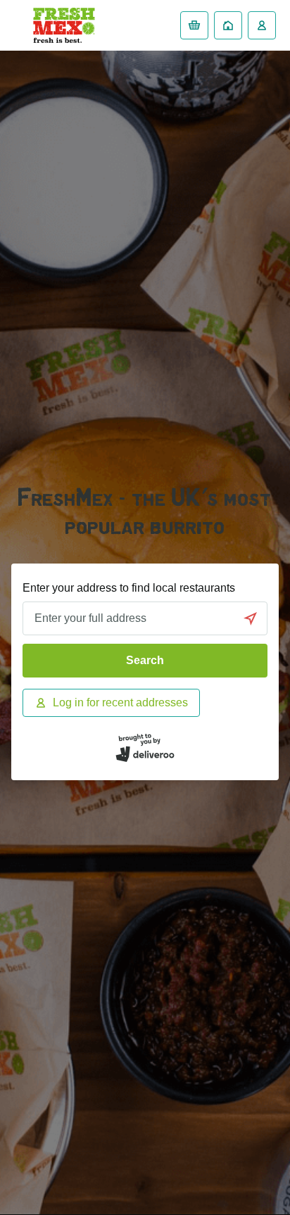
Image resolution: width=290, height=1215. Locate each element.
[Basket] (194, 25)
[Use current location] (250, 618)
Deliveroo (64, 25)
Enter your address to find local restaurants (129, 588)
